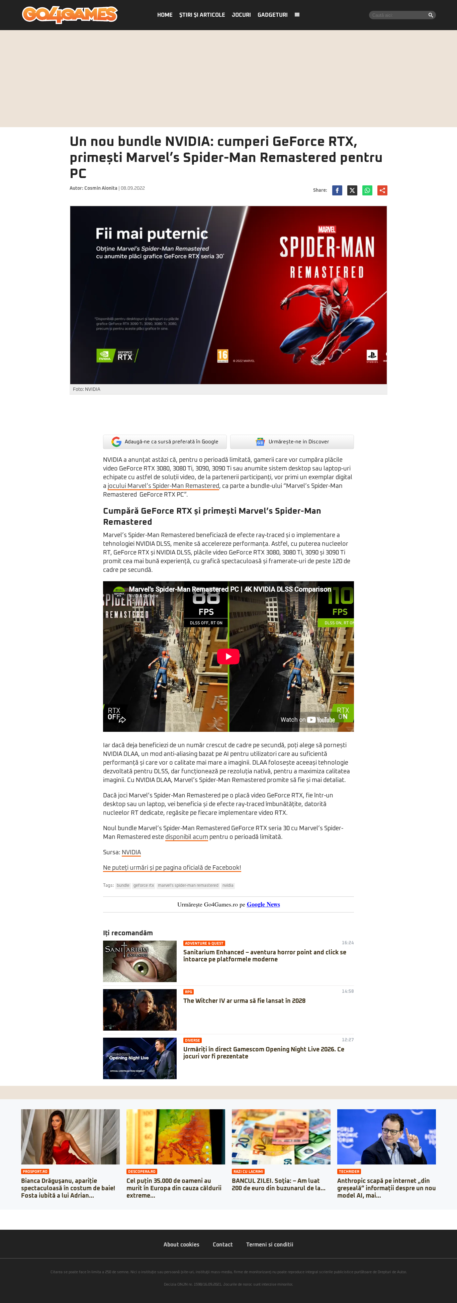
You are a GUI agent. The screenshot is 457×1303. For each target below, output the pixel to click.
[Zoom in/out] (18, 1214)
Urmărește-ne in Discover (299, 441)
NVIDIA (131, 853)
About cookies (181, 1244)
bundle (123, 886)
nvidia (228, 886)
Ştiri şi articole (202, 15)
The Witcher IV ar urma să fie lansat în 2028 (244, 1001)
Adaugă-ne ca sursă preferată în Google (171, 441)
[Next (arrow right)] (7, 1221)
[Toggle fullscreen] (13, 1214)
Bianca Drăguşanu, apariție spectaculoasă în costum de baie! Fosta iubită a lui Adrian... (68, 1188)
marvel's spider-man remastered (188, 886)
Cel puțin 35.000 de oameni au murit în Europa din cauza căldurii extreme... (173, 1188)
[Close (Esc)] (2, 1214)
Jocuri (241, 15)
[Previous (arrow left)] (2, 1221)
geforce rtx (143, 886)
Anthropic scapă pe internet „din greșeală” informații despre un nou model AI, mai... (386, 1188)
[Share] (7, 1214)
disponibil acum (186, 837)
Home (165, 15)
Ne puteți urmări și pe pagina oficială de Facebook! (172, 868)
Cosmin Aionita (100, 188)
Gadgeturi (273, 15)
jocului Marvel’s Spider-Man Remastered (163, 486)
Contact (223, 1244)
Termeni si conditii (269, 1244)
